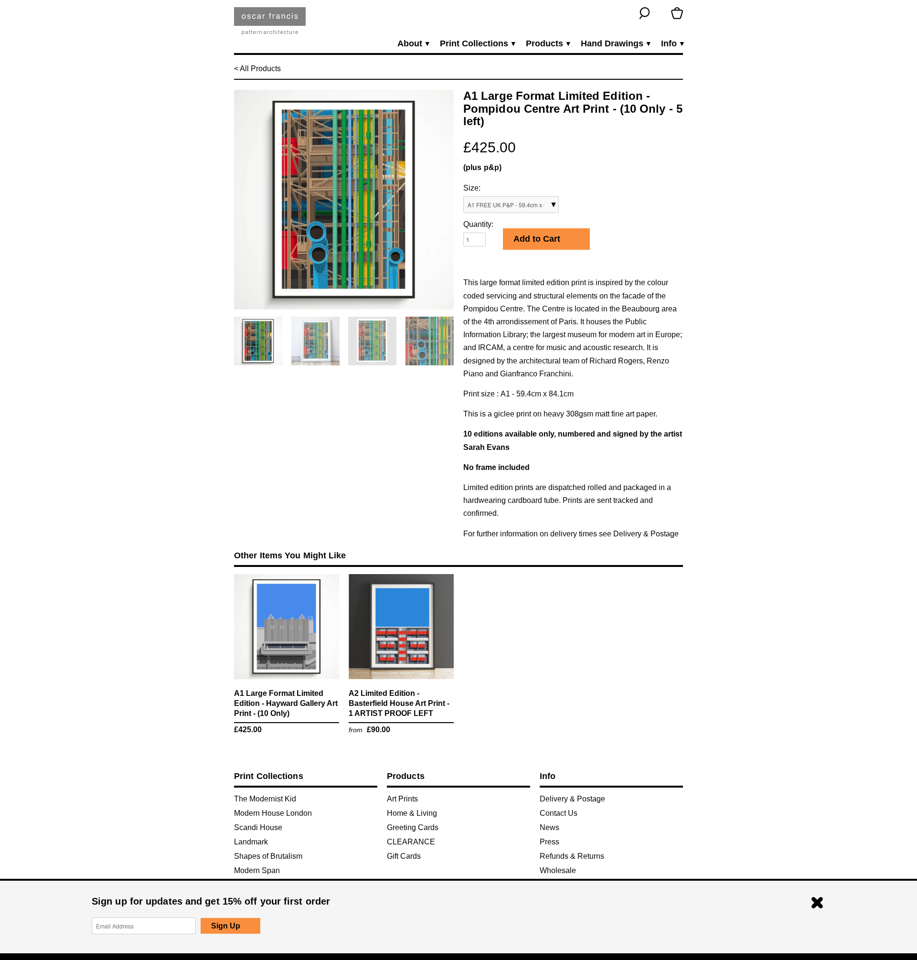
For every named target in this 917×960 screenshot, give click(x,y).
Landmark (251, 842)
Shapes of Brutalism (268, 856)
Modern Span (257, 870)
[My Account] (661, 13)
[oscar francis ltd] (270, 24)
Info (672, 43)
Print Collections (477, 43)
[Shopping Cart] (677, 13)
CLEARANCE (411, 842)
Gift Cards (404, 856)
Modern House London (273, 813)
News (549, 827)
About (412, 43)
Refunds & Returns (572, 856)
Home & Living (412, 813)
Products (547, 43)
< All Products (257, 68)
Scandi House (258, 827)
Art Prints (402, 799)
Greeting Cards (412, 827)
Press (549, 842)
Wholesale (558, 870)
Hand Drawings (615, 43)
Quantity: (478, 224)
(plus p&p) (482, 167)
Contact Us (558, 813)
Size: (471, 188)
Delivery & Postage (646, 534)
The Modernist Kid (265, 799)
